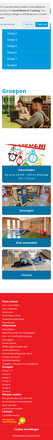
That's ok (42, 24)
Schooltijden (8, 329)
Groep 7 (12, 58)
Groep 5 (12, 46)
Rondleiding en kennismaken (17, 401)
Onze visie (7, 312)
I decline (28, 24)
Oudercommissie (11, 350)
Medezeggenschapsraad (14, 346)
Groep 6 (12, 52)
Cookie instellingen (26, 429)
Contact (7, 411)
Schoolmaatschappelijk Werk (17, 353)
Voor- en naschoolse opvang (16, 336)
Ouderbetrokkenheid (13, 319)
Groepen (7, 367)
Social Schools (33, 435)
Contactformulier (11, 415)
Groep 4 (12, 39)
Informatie (9, 325)
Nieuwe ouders (12, 394)
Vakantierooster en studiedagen (18, 332)
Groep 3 (12, 33)
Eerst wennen (9, 405)
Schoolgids (7, 339)
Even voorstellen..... (12, 305)
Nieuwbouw (8, 322)
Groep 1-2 (7, 370)
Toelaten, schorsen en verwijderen (20, 363)
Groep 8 (12, 65)
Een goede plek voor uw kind (17, 398)
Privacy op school (11, 356)
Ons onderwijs (9, 308)
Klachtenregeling (11, 360)
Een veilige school (11, 315)
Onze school (10, 301)
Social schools (9, 343)
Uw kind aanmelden (12, 408)
